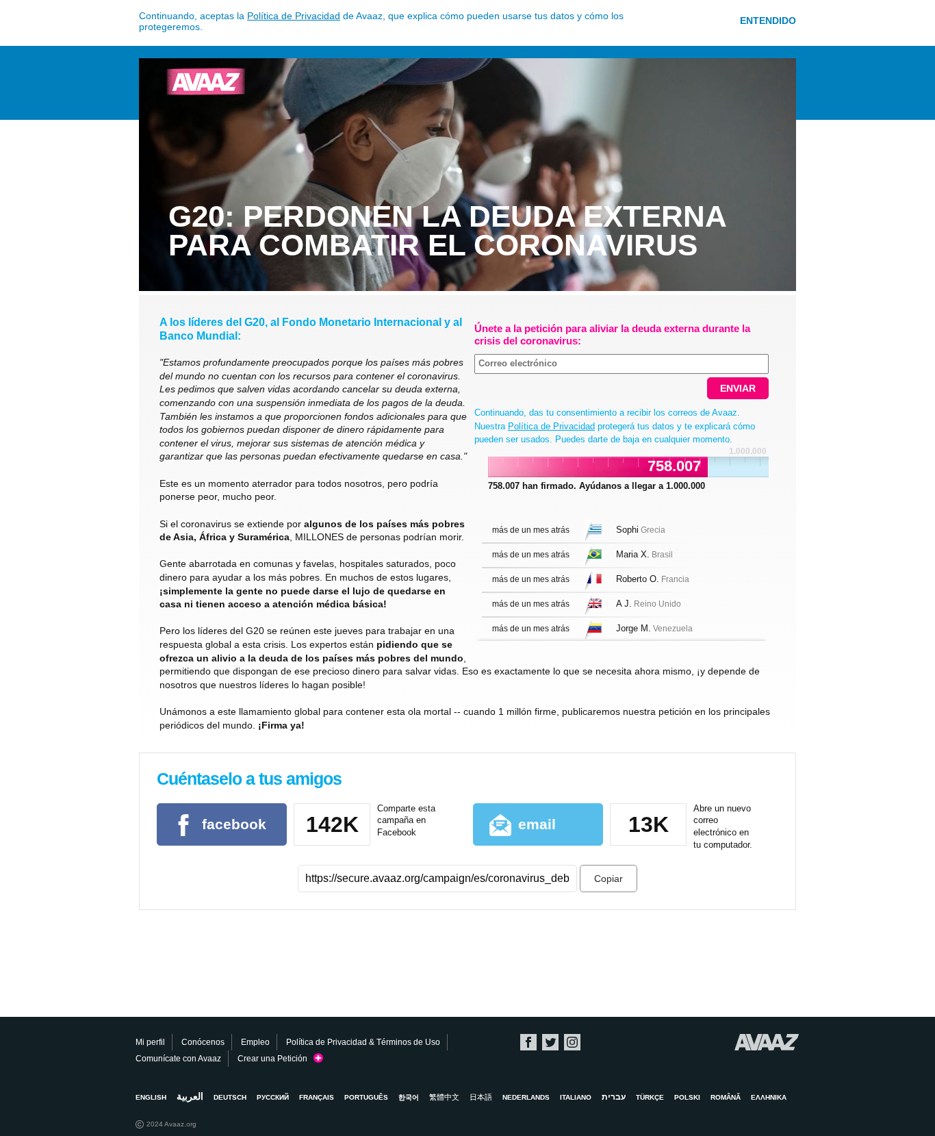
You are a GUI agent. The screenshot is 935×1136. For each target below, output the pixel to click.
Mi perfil (150, 1042)
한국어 (408, 1097)
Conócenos (203, 1042)
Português (366, 1097)
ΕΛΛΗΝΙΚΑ (768, 1097)
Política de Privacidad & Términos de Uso (363, 1042)
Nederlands (526, 1097)
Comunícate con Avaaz (178, 1058)
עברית (614, 1097)
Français (316, 1097)
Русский (273, 1097)
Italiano (575, 1097)
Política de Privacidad (293, 15)
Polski (687, 1097)
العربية (190, 1096)
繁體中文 (444, 1097)
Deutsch (230, 1097)
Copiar (608, 878)
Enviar (738, 388)
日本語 (481, 1097)
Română (725, 1097)
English (151, 1097)
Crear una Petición (275, 1058)
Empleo (255, 1042)
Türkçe (650, 1097)
